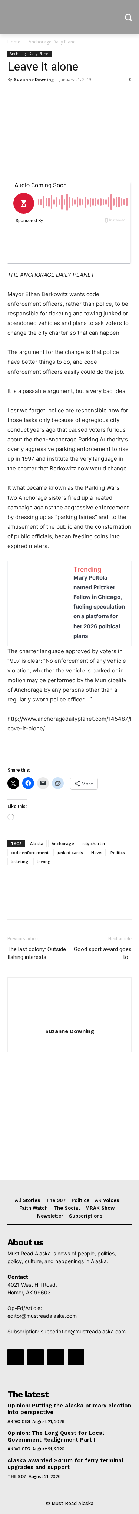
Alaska (36, 843)
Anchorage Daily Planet (53, 42)
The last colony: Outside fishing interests (36, 953)
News (96, 852)
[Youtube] (76, 1357)
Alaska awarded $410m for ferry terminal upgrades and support (65, 1464)
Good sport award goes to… (103, 953)
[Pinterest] (49, 96)
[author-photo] (69, 1021)
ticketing (20, 861)
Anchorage (63, 843)
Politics (117, 852)
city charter (94, 843)
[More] (83, 96)
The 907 (16, 1476)
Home (13, 42)
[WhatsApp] (66, 96)
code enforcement (30, 852)
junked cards (70, 852)
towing (44, 861)
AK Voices (18, 1421)
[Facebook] (14, 96)
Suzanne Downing (34, 79)
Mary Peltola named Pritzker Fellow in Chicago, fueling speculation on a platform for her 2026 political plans (99, 606)
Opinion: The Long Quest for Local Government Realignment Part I (55, 1436)
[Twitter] (31, 96)
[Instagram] (35, 1357)
